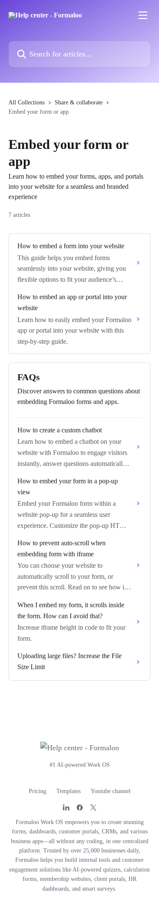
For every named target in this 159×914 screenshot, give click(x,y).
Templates (68, 791)
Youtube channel (111, 791)
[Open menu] (143, 15)
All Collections (26, 102)
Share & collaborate (79, 102)
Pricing (37, 791)
